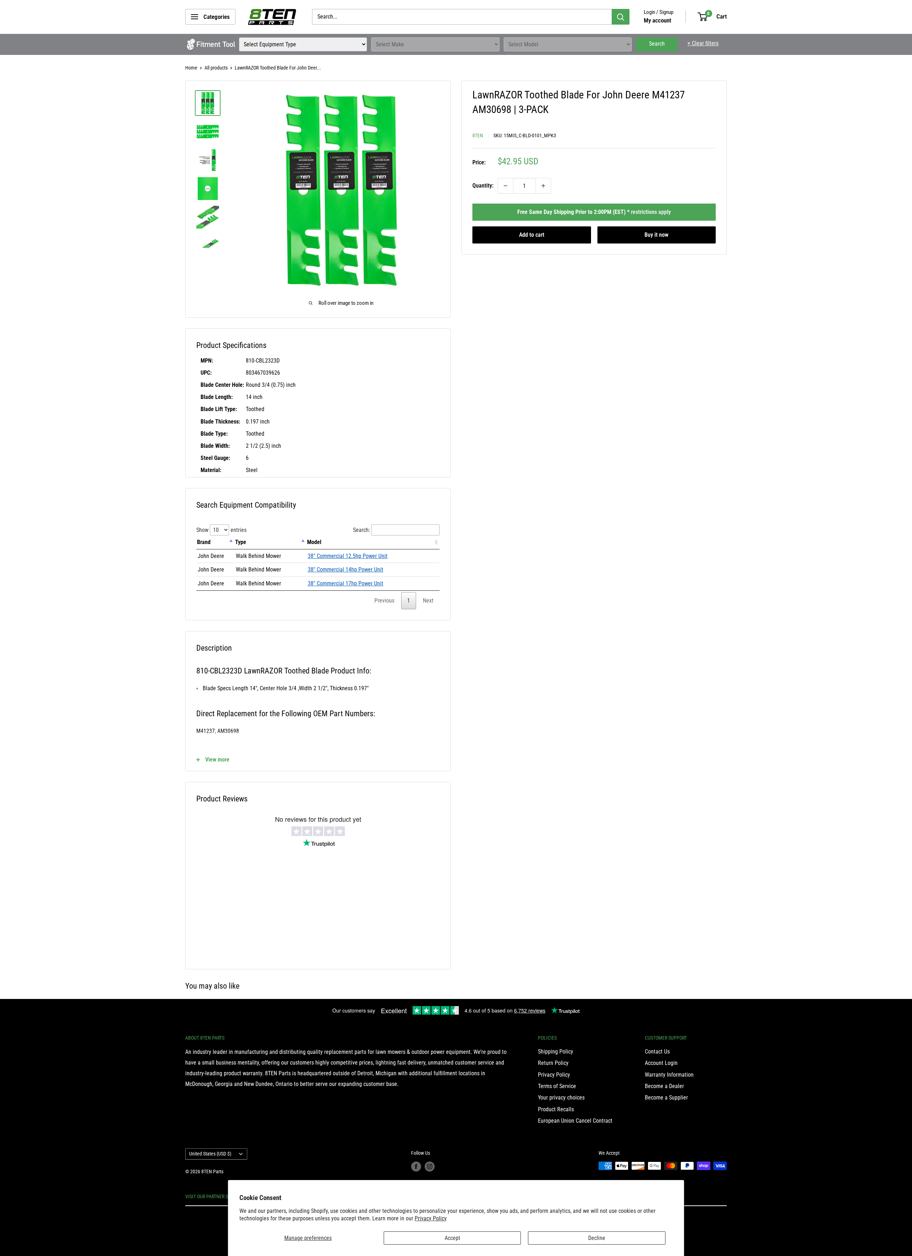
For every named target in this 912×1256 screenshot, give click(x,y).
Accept (452, 1238)
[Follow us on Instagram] (430, 1167)
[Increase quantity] (543, 185)
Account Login (661, 1063)
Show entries (221, 530)
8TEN (477, 135)
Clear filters (703, 43)
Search (657, 43)
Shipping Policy (555, 1051)
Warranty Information (669, 1074)
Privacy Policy (431, 1218)
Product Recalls (556, 1109)
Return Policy (553, 1063)
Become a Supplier (666, 1097)
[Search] (620, 17)
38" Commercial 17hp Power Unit (345, 583)
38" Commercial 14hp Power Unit (345, 569)
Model (314, 542)
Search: (361, 530)
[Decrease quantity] (505, 185)
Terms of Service (557, 1086)
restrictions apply (651, 212)
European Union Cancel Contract (575, 1120)
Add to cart (531, 234)
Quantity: (482, 185)
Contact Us (657, 1051)
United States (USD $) (210, 1154)
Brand (204, 542)
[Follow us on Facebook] (416, 1167)
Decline (596, 1238)
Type (240, 542)
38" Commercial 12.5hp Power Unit (348, 556)
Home (191, 68)
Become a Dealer (664, 1086)
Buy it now (656, 234)
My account (657, 20)
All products (216, 68)
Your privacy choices (561, 1097)
